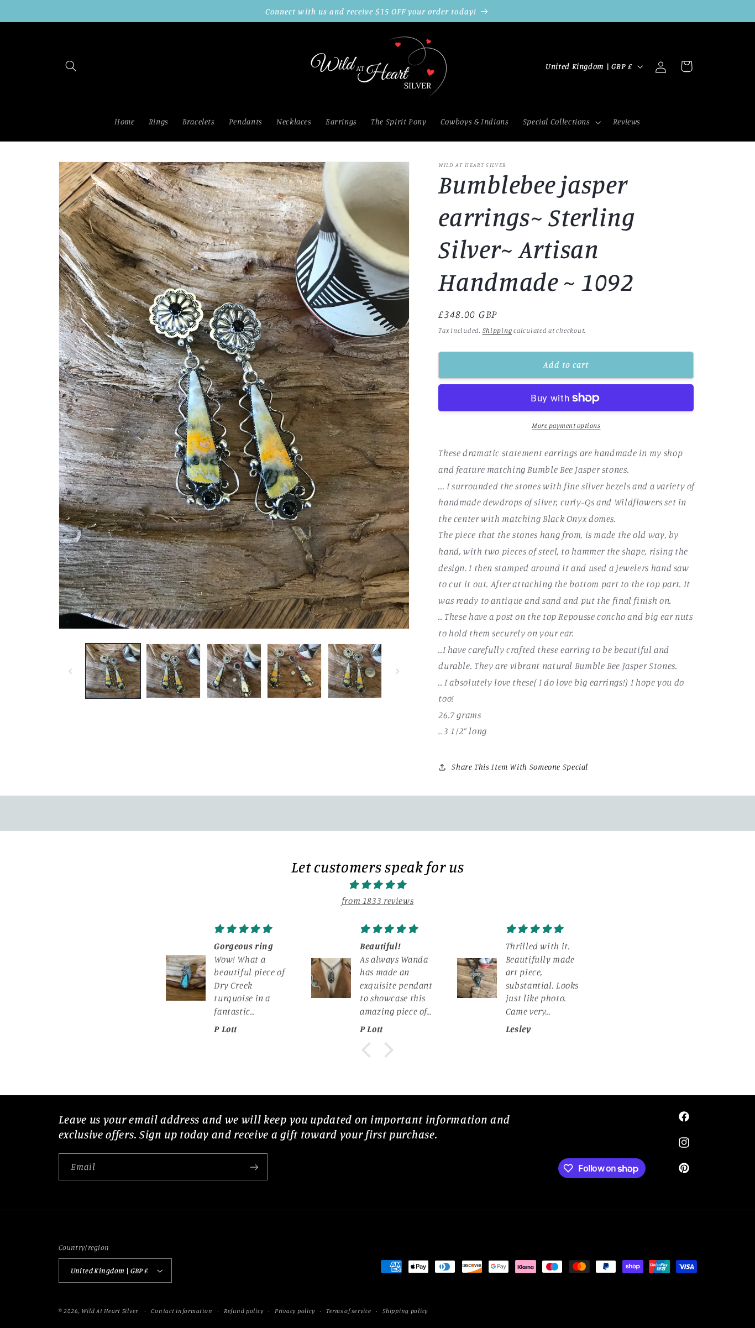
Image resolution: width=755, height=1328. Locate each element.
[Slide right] (397, 671)
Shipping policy (405, 1311)
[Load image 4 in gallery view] (294, 671)
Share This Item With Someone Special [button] (520, 767)
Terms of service (348, 1311)
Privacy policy (294, 1311)
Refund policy (244, 1311)
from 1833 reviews (378, 900)
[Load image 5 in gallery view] (355, 671)
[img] (377, 885)
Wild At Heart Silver (109, 1311)
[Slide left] (71, 671)
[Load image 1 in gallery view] (113, 671)
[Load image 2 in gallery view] (173, 671)
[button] (71, 66)
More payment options (566, 425)
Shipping (497, 331)
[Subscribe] (253, 1166)
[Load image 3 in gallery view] (234, 671)
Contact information (181, 1311)
